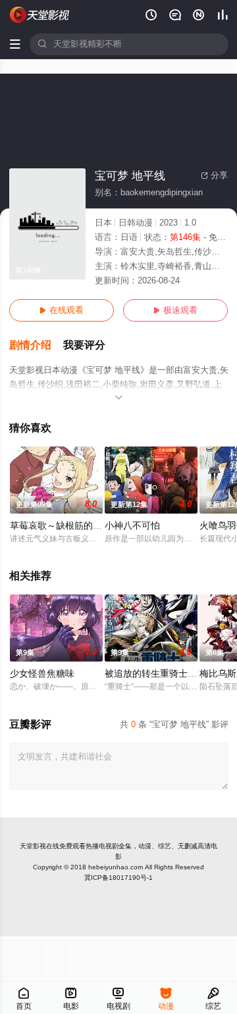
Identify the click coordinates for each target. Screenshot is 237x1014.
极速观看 (175, 310)
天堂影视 (33, 846)
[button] (36, 345)
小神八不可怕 (132, 526)
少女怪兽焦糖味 (42, 674)
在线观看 (62, 310)
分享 (214, 175)
